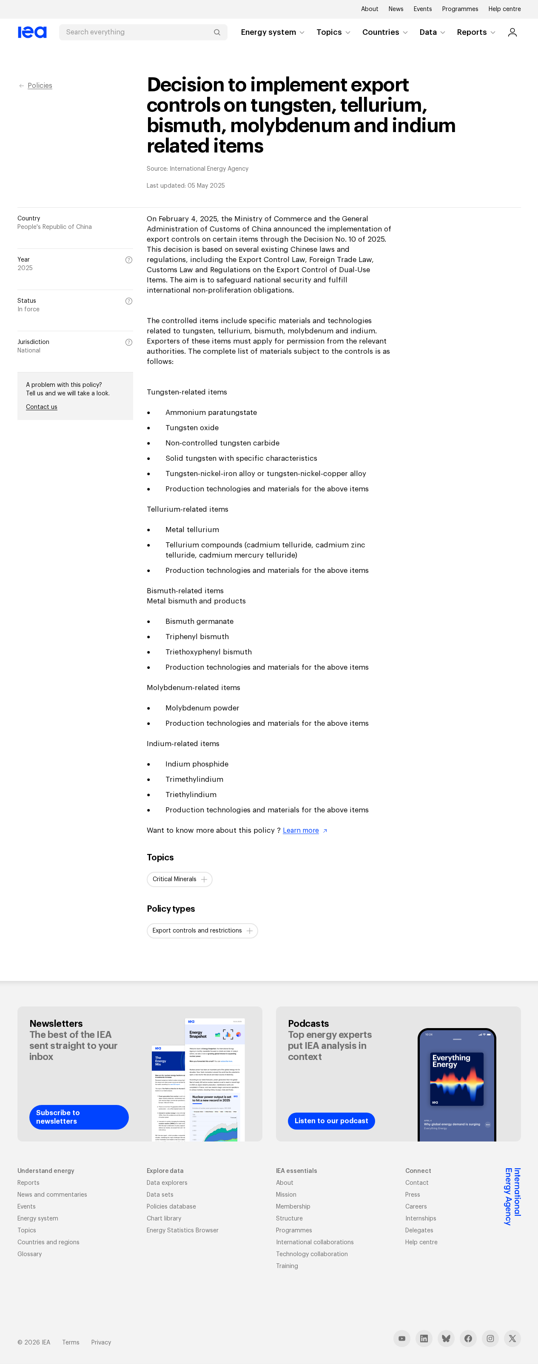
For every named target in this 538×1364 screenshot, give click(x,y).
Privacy (101, 1343)
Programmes (460, 9)
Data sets (160, 1195)
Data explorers (167, 1183)
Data (428, 32)
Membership (293, 1207)
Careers (416, 1207)
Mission (286, 1195)
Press (412, 1195)
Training (287, 1266)
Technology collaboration (312, 1254)
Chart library (164, 1219)
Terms (71, 1343)
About (370, 9)
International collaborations (315, 1243)
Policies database (171, 1207)
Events (423, 9)
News (396, 9)
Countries (380, 32)
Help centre (505, 9)
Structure (289, 1219)
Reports (472, 32)
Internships (420, 1219)
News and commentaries (52, 1195)
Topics (329, 32)
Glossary (29, 1254)
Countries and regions (48, 1243)
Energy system (268, 32)
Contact (417, 1183)
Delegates (419, 1231)
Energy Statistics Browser (183, 1231)
